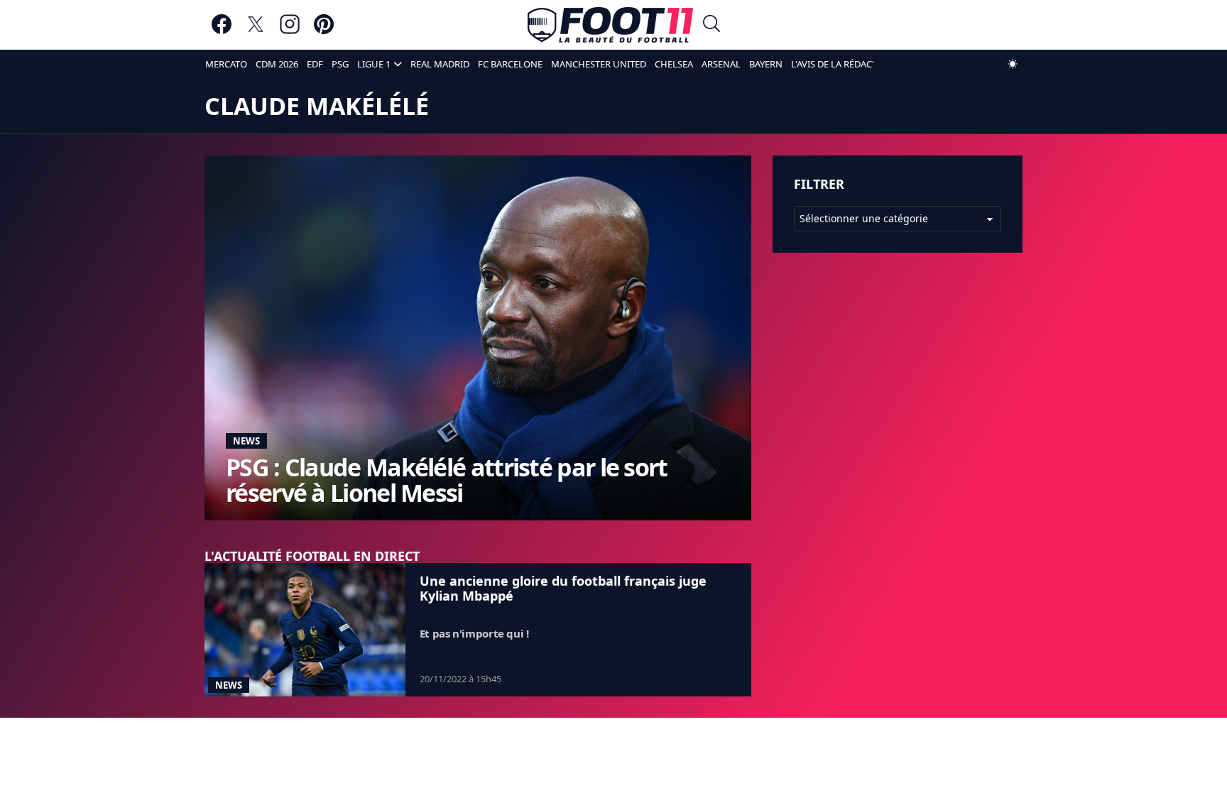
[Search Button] (711, 25)
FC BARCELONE (510, 64)
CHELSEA (674, 64)
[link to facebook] (221, 31)
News (246, 440)
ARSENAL (721, 64)
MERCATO (226, 64)
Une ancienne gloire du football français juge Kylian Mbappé (563, 588)
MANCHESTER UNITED (598, 64)
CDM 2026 (277, 64)
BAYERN (765, 64)
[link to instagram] (290, 31)
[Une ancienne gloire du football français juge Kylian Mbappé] (304, 630)
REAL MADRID (439, 64)
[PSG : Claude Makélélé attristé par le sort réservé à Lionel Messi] (477, 337)
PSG (340, 64)
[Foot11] (610, 25)
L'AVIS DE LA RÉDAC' (832, 64)
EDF (315, 64)
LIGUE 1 (374, 64)
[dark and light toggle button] (1012, 64)
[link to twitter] (256, 31)
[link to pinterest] (324, 31)
